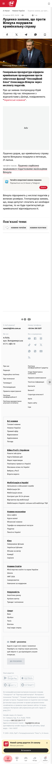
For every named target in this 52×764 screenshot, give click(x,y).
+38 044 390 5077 (35, 328)
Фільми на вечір (14, 551)
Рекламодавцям (9, 387)
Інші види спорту (14, 628)
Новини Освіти (14, 566)
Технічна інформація (36, 382)
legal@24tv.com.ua (32, 723)
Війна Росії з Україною (18, 450)
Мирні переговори (15, 460)
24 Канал (6, 11)
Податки (10, 529)
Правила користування (12, 391)
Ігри (29, 407)
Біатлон (10, 624)
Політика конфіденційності (10, 396)
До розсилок (16, 661)
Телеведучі (7, 383)
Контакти (31, 386)
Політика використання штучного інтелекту (12, 402)
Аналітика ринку (14, 595)
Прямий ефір (12, 431)
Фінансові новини (14, 522)
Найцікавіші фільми (15, 544)
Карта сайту (32, 403)
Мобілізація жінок (14, 493)
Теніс (9, 621)
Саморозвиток (13, 580)
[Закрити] (47, 743)
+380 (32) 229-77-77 (17, 720)
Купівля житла (13, 599)
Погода (10, 442)
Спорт (10, 611)
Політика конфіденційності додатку (38, 367)
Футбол (10, 617)
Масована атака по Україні (18, 467)
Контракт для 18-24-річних (18, 496)
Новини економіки (16, 511)
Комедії (10, 554)
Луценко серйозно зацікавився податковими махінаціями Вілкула (25, 169)
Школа (10, 573)
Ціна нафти (12, 515)
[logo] (11, 3)
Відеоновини (12, 435)
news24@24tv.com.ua (12, 328)
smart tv (10, 685)
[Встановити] (26, 747)
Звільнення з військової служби (20, 486)
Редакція (6, 370)
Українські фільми (14, 547)
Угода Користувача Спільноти (35, 373)
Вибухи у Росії (13, 471)
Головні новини (13, 424)
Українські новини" (15, 100)
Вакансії (31, 390)
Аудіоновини (12, 438)
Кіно (9, 541)
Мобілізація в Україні (17, 482)
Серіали (10, 558)
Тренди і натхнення (15, 602)
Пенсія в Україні (14, 532)
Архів (30, 399)
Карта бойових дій (15, 457)
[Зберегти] (45, 35)
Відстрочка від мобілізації (18, 500)
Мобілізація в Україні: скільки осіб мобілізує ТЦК (27, 503)
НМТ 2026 (11, 577)
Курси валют (12, 518)
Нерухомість (13, 592)
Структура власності (36, 394)
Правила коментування (37, 378)
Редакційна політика (11, 374)
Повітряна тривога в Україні (19, 464)
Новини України (18, 11)
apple (27, 678)
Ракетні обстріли (14, 453)
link (29, 338)
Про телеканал (9, 379)
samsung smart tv (27, 685)
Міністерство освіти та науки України (22, 570)
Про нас (6, 366)
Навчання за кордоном (16, 583)
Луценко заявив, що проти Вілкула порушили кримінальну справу (38, 11)
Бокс (9, 614)
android (10, 678)
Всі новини (12, 421)
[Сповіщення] (49, 3)
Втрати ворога (13, 474)
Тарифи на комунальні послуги (20, 525)
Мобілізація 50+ (13, 489)
